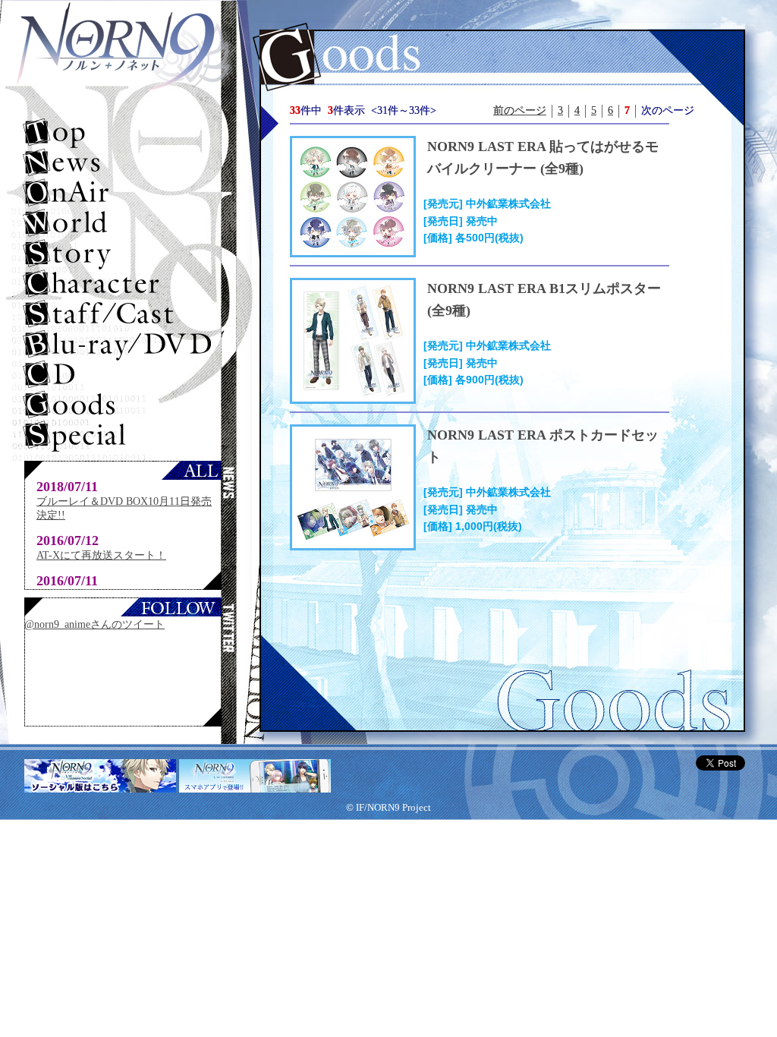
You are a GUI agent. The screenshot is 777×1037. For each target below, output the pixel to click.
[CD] (123, 376)
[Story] (123, 254)
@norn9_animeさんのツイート (94, 624)
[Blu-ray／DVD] (123, 345)
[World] (123, 224)
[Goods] (123, 406)
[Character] (123, 284)
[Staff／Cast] (123, 315)
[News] (123, 163)
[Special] (123, 436)
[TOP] (123, 133)
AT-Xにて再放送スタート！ (101, 555)
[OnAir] (123, 193)
